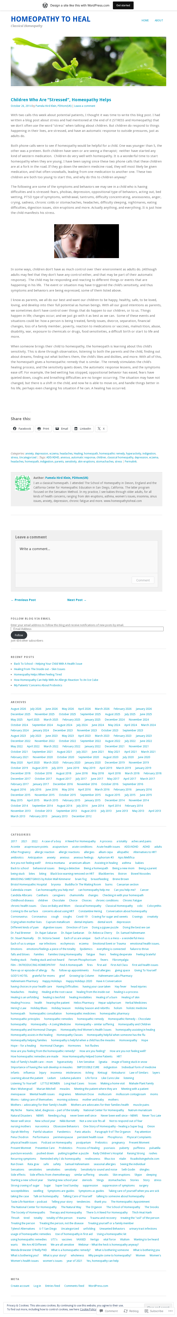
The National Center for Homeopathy (34, 1207)
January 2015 (93, 800)
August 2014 (64, 805)
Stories (134, 1180)
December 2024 (115, 719)
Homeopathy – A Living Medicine (51, 1024)
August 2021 (64, 751)
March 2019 (123, 768)
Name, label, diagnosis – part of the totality (52, 1110)
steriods (87, 1180)
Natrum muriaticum (140, 1110)
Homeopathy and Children (134, 1024)
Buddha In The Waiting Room (83, 884)
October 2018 (43, 773)
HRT (119, 1056)
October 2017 (43, 778)
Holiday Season (61, 1008)
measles (65, 1088)
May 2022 (17, 746)
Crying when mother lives (26, 922)
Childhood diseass (22, 900)
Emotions (16, 949)
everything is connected (111, 949)
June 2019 (73, 768)
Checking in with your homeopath (123, 895)
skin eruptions (86, 461)
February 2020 (71, 762)
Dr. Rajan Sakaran (46, 932)
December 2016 (63, 784)
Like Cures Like (110, 1078)
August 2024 (64, 725)
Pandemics (64, 1131)
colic (140, 905)
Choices (87, 900)
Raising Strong (136, 1153)
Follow (19, 635)
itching (89, 1072)
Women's (155, 1255)
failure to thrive (139, 949)
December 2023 (63, 730)
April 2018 (114, 773)
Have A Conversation (109, 981)
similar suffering (84, 1174)
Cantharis (42, 895)
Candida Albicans (21, 895)
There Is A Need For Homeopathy (107, 1212)
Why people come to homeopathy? (109, 1255)
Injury (42, 1072)
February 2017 (19, 784)
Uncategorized (27, 457)
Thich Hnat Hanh (142, 1212)
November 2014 (139, 800)
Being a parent (148, 868)
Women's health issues (25, 1260)
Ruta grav (33, 1164)
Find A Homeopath (71, 965)
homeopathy (19, 1024)
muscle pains (141, 1104)
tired (27, 1217)
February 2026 (122, 708)
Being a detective (69, 868)
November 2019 (139, 762)
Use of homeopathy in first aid (74, 1234)
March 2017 (147, 778)
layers (156, 1072)
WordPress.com (98, 1285)
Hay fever (120, 986)
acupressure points (36, 846)
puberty (124, 1148)
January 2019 (143, 768)
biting (42, 873)
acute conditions (82, 846)
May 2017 (113, 778)
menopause (18, 1094)
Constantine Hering (90, 911)
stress (14, 457)
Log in (37, 1285)
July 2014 (81, 805)
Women (140, 1255)
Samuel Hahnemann (77, 1164)
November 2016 (87, 784)
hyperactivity (133, 453)
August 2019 (39, 768)
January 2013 (60, 816)
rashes (153, 1153)
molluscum (105, 1094)
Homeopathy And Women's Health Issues (86, 1029)
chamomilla (77, 895)
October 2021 (19, 751)
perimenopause (63, 1137)
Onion (151, 1126)
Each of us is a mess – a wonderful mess (119, 938)
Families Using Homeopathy (65, 954)
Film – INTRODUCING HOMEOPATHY (33, 965)
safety (57, 1164)
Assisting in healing (106, 862)
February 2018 (152, 773)
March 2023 (102, 735)
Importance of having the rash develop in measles (42, 1067)
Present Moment (139, 1142)
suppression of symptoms (118, 1185)
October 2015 (67, 795)
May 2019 (89, 768)
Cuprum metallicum (58, 922)
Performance (41, 1137)
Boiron (122, 873)
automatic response (83, 457)
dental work (105, 922)
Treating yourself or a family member (111, 1223)
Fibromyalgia (120, 959)
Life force (91, 1078)
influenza (29, 1072)
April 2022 (33, 746)
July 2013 (106, 810)
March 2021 (148, 751)
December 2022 (20, 741)
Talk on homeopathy (45, 1196)
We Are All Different (34, 1244)
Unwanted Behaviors (112, 1228)
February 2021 (19, 757)
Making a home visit (113, 1083)
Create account (20, 1285)
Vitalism (125, 1239)
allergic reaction (44, 852)
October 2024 (19, 725)
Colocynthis (154, 905)
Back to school (20, 868)
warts (14, 1244)
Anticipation (35, 857)
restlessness (92, 1158)
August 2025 (112, 714)
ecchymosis (67, 943)
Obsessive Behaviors (66, 1126)
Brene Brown (121, 879)
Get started (123, 5)
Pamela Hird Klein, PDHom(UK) (53, 105)
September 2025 (90, 714)
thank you (100, 1201)
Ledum (51, 1078)
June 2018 (82, 773)
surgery (143, 1185)
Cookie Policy (88, 1309)
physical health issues (24, 1142)
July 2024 (81, 725)
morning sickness (67, 1099)
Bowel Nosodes (141, 873)
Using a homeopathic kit (111, 1234)
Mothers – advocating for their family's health (39, 1104)
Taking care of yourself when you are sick (133, 1190)
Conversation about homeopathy (126, 911)
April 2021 (130, 751)
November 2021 (139, 746)
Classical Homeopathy (119, 905)
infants (15, 1072)
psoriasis (109, 1148)
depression (41, 453)
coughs (67, 916)
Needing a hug (57, 1115)
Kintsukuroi (118, 1072)
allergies (89, 852)
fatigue (90, 954)
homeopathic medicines (81, 1013)
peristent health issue (90, 1137)
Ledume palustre (70, 1078)
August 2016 (18, 789)
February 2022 (71, 746)
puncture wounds (21, 1153)
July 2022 (130, 741)
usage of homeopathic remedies (31, 1234)
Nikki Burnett (67, 1121)
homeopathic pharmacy (114, 1013)
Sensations (17, 1169)
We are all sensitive (62, 1244)
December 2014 (115, 800)
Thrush (15, 1217)
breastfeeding (99, 879)
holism (118, 1008)
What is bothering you (146, 1250)
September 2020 (88, 757)
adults (158, 846)
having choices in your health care (31, 986)
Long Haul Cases (74, 1083)
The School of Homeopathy (123, 1207)
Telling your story (62, 1201)
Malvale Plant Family (141, 1083)
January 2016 (144, 789)
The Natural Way (71, 1207)
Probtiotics (65, 1148)
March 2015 (51, 800)
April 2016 (84, 789)
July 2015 (130, 795)
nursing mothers (21, 1126)
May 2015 (17, 800)
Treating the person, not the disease (61, 1223)
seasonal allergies (105, 1164)
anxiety (29, 453)
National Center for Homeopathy (104, 1110)
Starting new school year (62, 1180)
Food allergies (102, 970)
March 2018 (132, 773)
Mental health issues (42, 1094)
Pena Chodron (19, 1137)
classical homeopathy (120, 457)
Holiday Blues (39, 1008)
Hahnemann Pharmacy (24, 981)
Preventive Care (45, 1148)
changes (93, 895)
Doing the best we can (136, 927)
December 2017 (20, 778)
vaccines (67, 1239)
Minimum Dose (84, 1094)
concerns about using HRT (58, 911)
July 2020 (128, 757)
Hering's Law (18, 1008)
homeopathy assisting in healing (135, 1029)
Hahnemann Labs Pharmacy (115, 975)
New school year (45, 1121)
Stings (100, 1180)
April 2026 (84, 708)
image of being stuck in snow (129, 1061)
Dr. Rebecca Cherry (100, 932)
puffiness (139, 1148)
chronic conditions (107, 900)
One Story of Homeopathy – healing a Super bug (113, 1126)
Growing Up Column (81, 975)
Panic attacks (83, 1131)
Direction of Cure (77, 927)
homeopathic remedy (112, 453)
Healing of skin (130, 997)
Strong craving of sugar (25, 1185)
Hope (144, 1040)
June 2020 (144, 757)
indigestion (149, 453)
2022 (35, 841)
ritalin (122, 1158)
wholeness (77, 1255)
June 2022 (146, 741)
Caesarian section (128, 884)
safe (46, 1164)
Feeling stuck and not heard (47, 959)
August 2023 (18, 735)
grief (62, 975)
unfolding (89, 1228)
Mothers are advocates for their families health (100, 1104)
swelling (38, 1190)
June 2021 (98, 751)
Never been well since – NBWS (119, 1115)
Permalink (131, 461)
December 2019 (115, 762)
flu (53, 970)
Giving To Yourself (145, 970)
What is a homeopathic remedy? (71, 1250)
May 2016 (68, 789)
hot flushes (92, 1045)
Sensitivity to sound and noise (99, 1169)
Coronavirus (39, 916)
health (38, 1002)
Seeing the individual (132, 1164)
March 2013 (18, 816)
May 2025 (17, 719)
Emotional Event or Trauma (109, 943)
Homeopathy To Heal (50, 19)
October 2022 (67, 741)
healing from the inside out (93, 992)
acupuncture (60, 846)
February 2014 (134, 805)
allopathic (123, 852)
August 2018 (63, 773)
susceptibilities (20, 1190)
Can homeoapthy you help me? (55, 889)
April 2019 (106, 768)
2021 (24, 841)
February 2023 (122, 735)
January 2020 (93, 762)
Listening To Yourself (23, 1083)
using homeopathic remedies (29, 1239)
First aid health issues (145, 965)
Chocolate (58, 900)
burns (108, 884)
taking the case (20, 1196)
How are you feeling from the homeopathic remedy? (43, 1051)
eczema (53, 453)
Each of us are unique (77, 938)
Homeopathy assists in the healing (31, 1034)
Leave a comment (84, 105)
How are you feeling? (93, 1051)
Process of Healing (88, 1148)
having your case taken (97, 986)
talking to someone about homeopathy (120, 1196)
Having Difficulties (67, 986)
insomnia (56, 1072)
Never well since (21, 1121)
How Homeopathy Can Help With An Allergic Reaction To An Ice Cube (56, 679)
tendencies (83, 1201)
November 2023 (87, 730)
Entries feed (52, 1285)
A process (106, 841)
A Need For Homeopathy (80, 841)
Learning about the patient (27, 1078)
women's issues (52, 1260)
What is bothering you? (25, 1255)
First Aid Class (119, 965)
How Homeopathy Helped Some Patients (87, 1056)
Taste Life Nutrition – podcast (29, 1201)
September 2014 (42, 805)
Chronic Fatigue (132, 900)
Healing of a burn (106, 997)
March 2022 (51, 746)
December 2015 (20, 795)
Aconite (15, 846)
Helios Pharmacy (84, 1002)
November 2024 (139, 719)
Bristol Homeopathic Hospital (29, 884)
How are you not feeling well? (128, 1051)
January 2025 (93, 719)
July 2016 (35, 789)
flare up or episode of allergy (29, 970)
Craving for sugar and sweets (110, 916)
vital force (109, 1239)
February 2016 (122, 789)
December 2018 (20, 773)
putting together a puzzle (73, 1153)
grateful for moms (43, 975)
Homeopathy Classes (70, 1034)
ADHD (146, 846)
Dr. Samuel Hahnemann (130, 932)
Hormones (74, 1045)
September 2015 (90, 795)
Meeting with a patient (135, 1088)
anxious (65, 457)
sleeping (151, 1174)
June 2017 (97, 778)
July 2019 (57, 768)
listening (129, 1078)
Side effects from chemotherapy (50, 1174)
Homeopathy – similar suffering (94, 1024)
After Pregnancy (20, 852)
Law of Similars (139, 1072)
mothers (113, 1099)
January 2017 (41, 784)
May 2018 (98, 773)
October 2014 (19, 805)
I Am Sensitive (85, 1061)
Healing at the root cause (57, 992)
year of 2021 (74, 1260)
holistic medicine (136, 1008)
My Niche (16, 1110)
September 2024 (42, 725)
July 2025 (130, 714)
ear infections (47, 943)
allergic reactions (69, 852)
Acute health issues (108, 846)
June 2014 (98, 805)
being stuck (18, 873)
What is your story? (54, 1255)
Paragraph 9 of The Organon (113, 1131)
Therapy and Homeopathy (65, 1212)
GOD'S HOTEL (19, 975)
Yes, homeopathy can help (103, 1260)
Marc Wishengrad (21, 1088)
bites (32, 873)
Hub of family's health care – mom (32, 1061)
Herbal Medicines (136, 1002)
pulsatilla (154, 1148)
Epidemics (86, 949)
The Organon (93, 1207)
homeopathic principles (25, 1018)
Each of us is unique (23, 943)
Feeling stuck (18, 959)
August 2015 (112, 795)
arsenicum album (79, 862)
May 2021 (114, 751)
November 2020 (43, 757)
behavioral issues (43, 868)
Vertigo (94, 1239)
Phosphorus (115, 1137)
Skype (138, 1174)
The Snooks (151, 1207)
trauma (81, 1217)
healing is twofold (54, 997)
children (101, 457)
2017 (14, 841)
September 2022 (90, 741)
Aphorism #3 (106, 857)
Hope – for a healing (23, 1045)
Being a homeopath (96, 868)
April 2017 (129, 778)
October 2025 (67, 714)
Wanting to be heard (146, 1239)
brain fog (81, 879)
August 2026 (18, 708)
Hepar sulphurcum (109, 1002)
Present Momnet (21, 1148)
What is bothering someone (112, 1250)
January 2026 (144, 708)
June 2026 (52, 708)
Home (145, 20)
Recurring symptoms (23, 1158)
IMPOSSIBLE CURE (88, 1067)
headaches (66, 453)
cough (55, 916)
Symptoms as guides (91, 1190)
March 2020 (51, 762)
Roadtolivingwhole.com (144, 1158)
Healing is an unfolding (25, 997)
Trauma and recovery (103, 1217)
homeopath (91, 453)
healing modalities (80, 997)
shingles (144, 1169)
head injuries (139, 986)
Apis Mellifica (126, 857)
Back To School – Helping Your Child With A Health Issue (48, 663)
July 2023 (35, 735)
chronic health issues (23, 905)
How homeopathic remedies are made (34, 1056)
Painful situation (43, 1131)
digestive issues (52, 927)
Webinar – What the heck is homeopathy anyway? (108, 1244)
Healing (78, 453)
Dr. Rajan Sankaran (72, 932)
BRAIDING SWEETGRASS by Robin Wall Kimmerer (41, 879)
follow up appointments (74, 970)
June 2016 (52, 789)
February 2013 (38, 816)
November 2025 (45, 714)
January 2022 (93, 746)
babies (139, 862)
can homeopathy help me (94, 889)
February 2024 (19, 730)
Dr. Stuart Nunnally (22, 938)
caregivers (58, 895)
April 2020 (33, 762)
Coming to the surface (24, 911)
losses (92, 1083)
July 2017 (81, 778)
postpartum (83, 1142)
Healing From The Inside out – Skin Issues (39, 669)
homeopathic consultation (46, 1013)
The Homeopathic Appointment (130, 1201)
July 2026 (35, 708)
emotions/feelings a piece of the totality (51, 949)
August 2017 (63, 778)
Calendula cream (21, 889)
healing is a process (126, 992)
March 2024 (148, 725)
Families (39, 954)
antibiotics (17, 857)
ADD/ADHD (52, 457)
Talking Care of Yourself (77, 1196)
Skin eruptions (121, 1174)
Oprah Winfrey (20, 1131)
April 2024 (130, 725)
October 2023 (109, 730)
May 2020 (17, 762)
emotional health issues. (145, 943)
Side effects (18, 1174)
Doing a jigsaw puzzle (105, 927)
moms (154, 1094)
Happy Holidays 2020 (79, 981)
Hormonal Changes (52, 1045)
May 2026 (68, 708)
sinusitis (103, 1174)
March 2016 (102, 789)
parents (59, 461)
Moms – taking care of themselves (32, 1099)
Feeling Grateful (146, 954)
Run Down (17, 1164)
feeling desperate (121, 954)
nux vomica (42, 1126)
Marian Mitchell (46, 1088)
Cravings (137, 916)
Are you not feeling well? (26, 862)
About (159, 20)
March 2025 (51, 719)
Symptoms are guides (60, 1190)
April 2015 (33, 800)
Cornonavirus (19, 916)
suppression (90, 1185)
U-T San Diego (48, 1228)
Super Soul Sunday (66, 1185)
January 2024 (41, 730)
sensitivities (53, 1169)
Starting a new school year (27, 1180)
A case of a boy (51, 841)
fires (90, 965)
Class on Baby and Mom (55, 905)
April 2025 (33, 719)
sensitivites (35, 1169)
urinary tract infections (143, 1228)
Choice (73, 900)
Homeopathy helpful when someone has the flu (116, 1034)
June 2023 (52, 735)
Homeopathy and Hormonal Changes (33, 1029)
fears (102, 954)
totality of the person (60, 1217)
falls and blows (20, 954)
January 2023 (144, 735)
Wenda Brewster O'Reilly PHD (29, 1250)
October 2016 (109, 784)
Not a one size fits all (92, 1121)
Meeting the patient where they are (95, 1088)
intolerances (73, 1072)
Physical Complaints (139, 1137)
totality (38, 1217)
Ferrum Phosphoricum (82, 959)
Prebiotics (101, 1142)
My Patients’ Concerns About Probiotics (38, 685)
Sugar (47, 1185)
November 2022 (45, 741)
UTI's (54, 1239)
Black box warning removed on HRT (72, 873)
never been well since (83, 1115)
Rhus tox (109, 1158)
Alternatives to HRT (145, 852)
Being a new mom (123, 868)
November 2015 (45, 795)
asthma (126, 862)
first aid (101, 965)
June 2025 (146, 714)
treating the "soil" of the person (140, 1217)
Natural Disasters (21, 1115)
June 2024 (98, 725)
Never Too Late (151, 1115)
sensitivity (71, 461)
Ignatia (103, 1061)
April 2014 (114, 805)
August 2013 (88, 810)
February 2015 (71, 800)
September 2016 (133, 784)
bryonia (56, 884)
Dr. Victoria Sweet (49, 938)
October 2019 (19, 768)
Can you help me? (125, 889)
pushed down (45, 1153)
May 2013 (138, 810)
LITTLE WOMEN (50, 1083)
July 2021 (81, 751)
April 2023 (84, 735)
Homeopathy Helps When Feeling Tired (38, 674)
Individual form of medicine (139, 1067)
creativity (152, 916)
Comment (143, 580)
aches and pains (141, 841)
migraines (65, 1094)
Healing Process (20, 1002)
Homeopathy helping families (29, 1040)
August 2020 (110, 757)
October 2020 (65, 757)
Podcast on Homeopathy (56, 1142)
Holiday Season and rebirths (92, 1008)
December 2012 (82, 816)
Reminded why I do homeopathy (60, 1158)
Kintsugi (102, 1072)
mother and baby (93, 1099)
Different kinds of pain (25, 927)
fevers (104, 959)
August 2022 (112, 741)
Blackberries (106, 873)
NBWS (40, 1115)
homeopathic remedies (58, 1018)
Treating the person (23, 1223)
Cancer (144, 889)
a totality (122, 841)
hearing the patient (58, 1002)
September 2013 (66, 810)
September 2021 (42, 751)
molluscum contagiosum (131, 1094)
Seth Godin (128, 1169)
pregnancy (118, 1142)
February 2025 (71, 719)
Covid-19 (81, 916)
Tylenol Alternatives (23, 1228)
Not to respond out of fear (125, 1121)
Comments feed (74, 1285)
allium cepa (106, 852)
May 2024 (114, 725)
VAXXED (81, 1239)
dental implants (83, 922)
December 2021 (115, 746)
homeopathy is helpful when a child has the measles (83, 1040)
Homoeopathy (128, 1040)
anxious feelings (83, 857)
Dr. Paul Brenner (21, 932)
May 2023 (68, 735)
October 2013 (43, 810)
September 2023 (133, 730)
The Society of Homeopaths (28, 1212)
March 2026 (102, 708)
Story (146, 1180)
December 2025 (20, 714)
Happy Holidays (52, 981)
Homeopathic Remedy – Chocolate (129, 1018)
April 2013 (155, 810)
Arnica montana (55, 862)
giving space (122, 970)
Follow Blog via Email (31, 618)
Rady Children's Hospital (108, 1153)
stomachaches (105, 461)
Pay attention (143, 1131)
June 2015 (146, 795)
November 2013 (21, 810)
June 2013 (122, 810)
